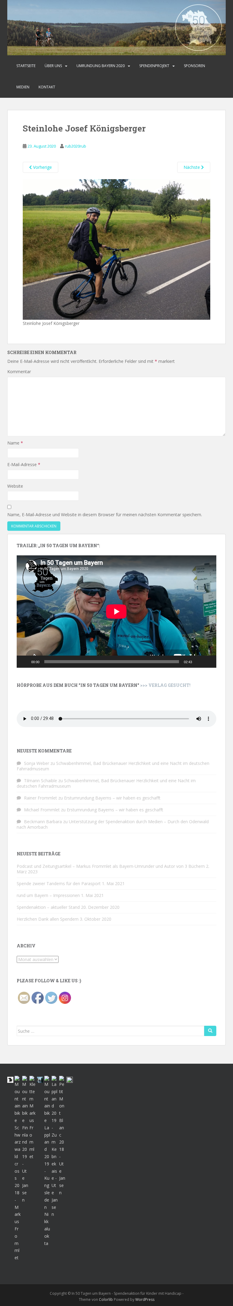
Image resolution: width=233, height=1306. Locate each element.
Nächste (192, 167)
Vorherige (42, 167)
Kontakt (47, 87)
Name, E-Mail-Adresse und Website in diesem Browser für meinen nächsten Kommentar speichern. (104, 514)
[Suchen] (210, 1031)
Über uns (53, 65)
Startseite (25, 65)
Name (15, 443)
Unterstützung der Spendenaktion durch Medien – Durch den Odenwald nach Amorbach (113, 824)
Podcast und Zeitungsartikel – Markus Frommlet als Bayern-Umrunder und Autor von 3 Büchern (111, 866)
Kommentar (19, 371)
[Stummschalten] (199, 662)
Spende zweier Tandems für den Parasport (59, 883)
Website (15, 486)
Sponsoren (194, 65)
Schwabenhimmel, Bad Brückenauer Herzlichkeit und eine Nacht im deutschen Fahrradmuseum (113, 766)
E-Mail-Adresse (23, 464)
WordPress (144, 1299)
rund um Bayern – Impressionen (48, 895)
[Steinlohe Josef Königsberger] (116, 249)
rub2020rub (75, 146)
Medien (22, 87)
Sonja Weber (36, 763)
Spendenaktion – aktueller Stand (48, 907)
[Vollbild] (208, 662)
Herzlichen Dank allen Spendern (48, 919)
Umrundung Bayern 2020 (100, 65)
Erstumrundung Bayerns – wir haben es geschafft (112, 798)
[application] (116, 611)
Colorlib (106, 1299)
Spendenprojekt (154, 65)
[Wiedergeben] (25, 662)
